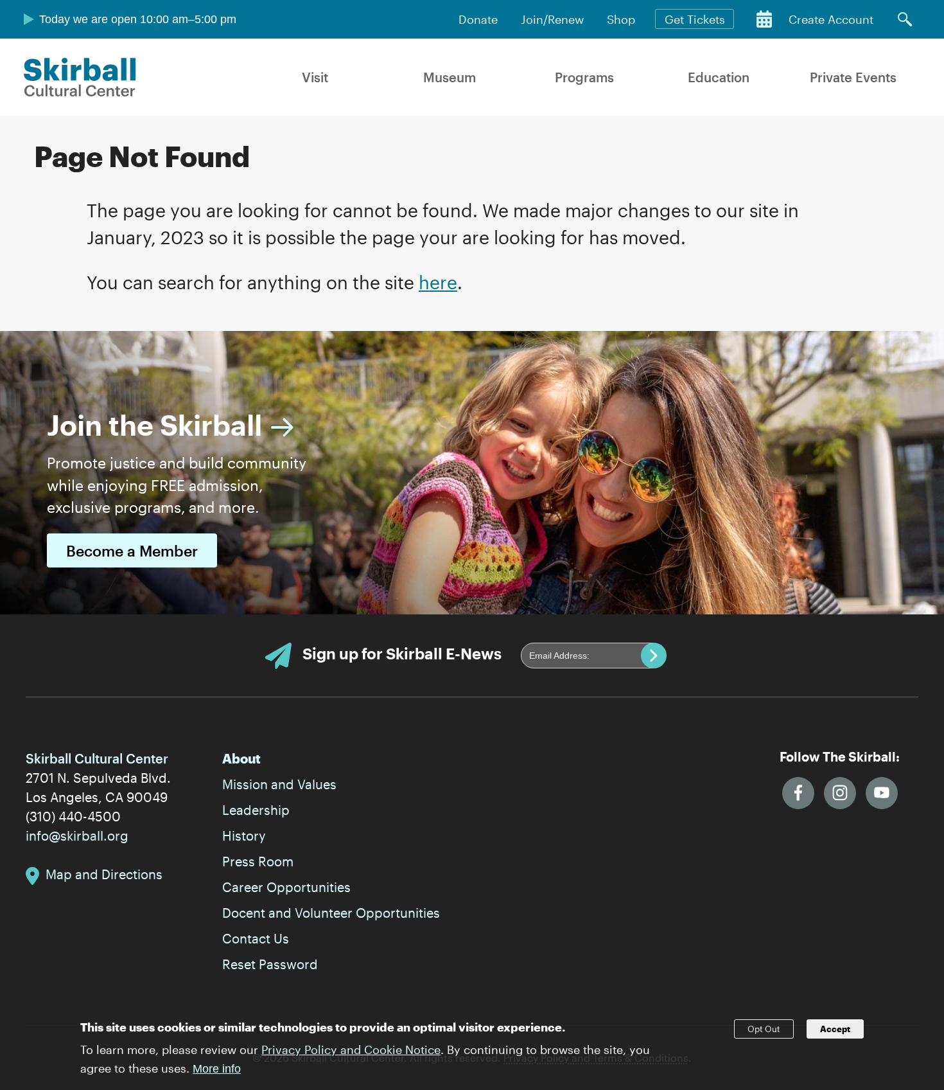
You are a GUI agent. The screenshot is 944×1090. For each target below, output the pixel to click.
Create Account (831, 19)
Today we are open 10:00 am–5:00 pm (137, 19)
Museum (449, 77)
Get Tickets (695, 19)
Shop (621, 19)
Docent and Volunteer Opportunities (331, 912)
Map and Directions (104, 874)
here (438, 282)
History (244, 835)
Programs (584, 77)
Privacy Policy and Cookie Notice (351, 1049)
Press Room (257, 861)
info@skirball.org (77, 835)
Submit (654, 655)
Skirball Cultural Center (80, 77)
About (241, 758)
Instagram (840, 793)
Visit (315, 77)
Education (718, 77)
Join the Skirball (154, 425)
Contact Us (255, 938)
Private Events (853, 77)
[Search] (905, 19)
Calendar (764, 19)
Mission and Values (279, 784)
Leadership (256, 810)
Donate (478, 19)
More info (217, 1068)
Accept (835, 1029)
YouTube (882, 793)
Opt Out (763, 1029)
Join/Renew (552, 19)
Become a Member (132, 550)
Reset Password (270, 964)
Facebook (798, 793)
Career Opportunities (286, 887)
